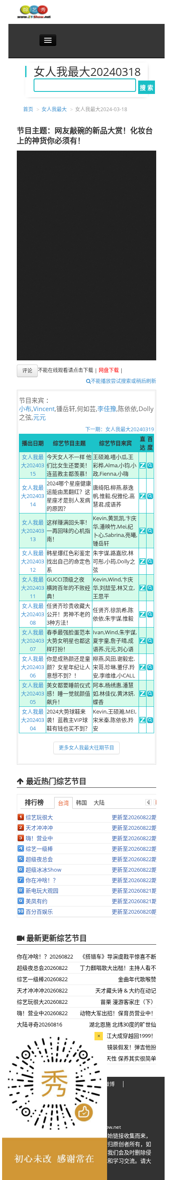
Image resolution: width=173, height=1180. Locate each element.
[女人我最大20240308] (142, 615)
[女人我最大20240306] (142, 668)
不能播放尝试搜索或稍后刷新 (123, 381)
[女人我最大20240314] (142, 497)
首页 (28, 109)
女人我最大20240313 (32, 530)
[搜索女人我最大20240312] (150, 562)
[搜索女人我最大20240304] (150, 721)
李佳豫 (106, 408)
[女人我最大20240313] (142, 532)
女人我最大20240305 (32, 693)
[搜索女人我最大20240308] (150, 615)
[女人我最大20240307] (142, 642)
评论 (27, 370)
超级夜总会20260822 (42, 968)
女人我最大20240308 (32, 614)
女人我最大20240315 (32, 465)
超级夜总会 (39, 859)
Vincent (44, 408)
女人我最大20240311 (32, 588)
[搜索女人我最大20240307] (150, 642)
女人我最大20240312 (32, 561)
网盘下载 (109, 370)
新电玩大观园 (42, 890)
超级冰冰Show (43, 869)
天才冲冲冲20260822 (42, 990)
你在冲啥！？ (42, 880)
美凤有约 (36, 901)
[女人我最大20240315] (142, 466)
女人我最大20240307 (32, 640)
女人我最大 (54, 109)
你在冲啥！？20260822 (45, 956)
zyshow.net (108, 1127)
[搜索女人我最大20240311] (150, 589)
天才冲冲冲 (39, 827)
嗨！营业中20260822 (42, 1013)
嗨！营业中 (39, 838)
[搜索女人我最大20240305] (150, 694)
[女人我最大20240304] (142, 721)
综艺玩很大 (39, 817)
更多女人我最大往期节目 (86, 747)
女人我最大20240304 (32, 720)
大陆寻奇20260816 (39, 1024)
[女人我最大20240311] (142, 589)
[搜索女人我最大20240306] (150, 668)
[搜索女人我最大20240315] (150, 466)
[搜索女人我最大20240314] (150, 497)
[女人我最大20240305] (142, 694)
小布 (25, 408)
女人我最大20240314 (32, 496)
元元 (39, 417)
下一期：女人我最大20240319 (119, 429)
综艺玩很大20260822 (42, 1001)
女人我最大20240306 (32, 667)
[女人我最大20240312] (142, 562)
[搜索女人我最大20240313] (150, 532)
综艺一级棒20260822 (42, 979)
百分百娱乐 (39, 911)
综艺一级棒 (39, 848)
